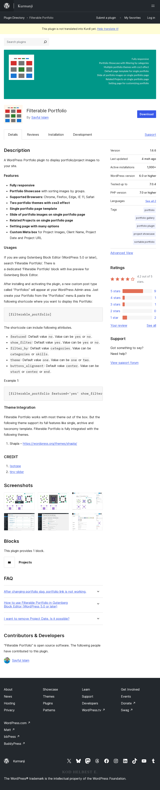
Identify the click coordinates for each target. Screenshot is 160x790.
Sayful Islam (40, 117)
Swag (127, 710)
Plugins (48, 703)
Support (150, 134)
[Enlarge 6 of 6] (98, 518)
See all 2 (150, 201)
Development (82, 134)
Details (13, 134)
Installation (56, 134)
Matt (9, 730)
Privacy (9, 710)
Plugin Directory (14, 17)
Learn (86, 689)
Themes (48, 696)
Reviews (33, 134)
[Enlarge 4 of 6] (29, 518)
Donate (128, 703)
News (8, 696)
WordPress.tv (93, 710)
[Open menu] (154, 6)
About (8, 689)
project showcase (144, 233)
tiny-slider (17, 472)
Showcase (50, 689)
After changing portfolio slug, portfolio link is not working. (45, 591)
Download (147, 114)
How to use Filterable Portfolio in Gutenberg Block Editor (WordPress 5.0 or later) (36, 604)
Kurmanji (19, 761)
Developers (90, 703)
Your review (118, 325)
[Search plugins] (45, 42)
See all (151, 325)
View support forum (124, 363)
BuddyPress (14, 744)
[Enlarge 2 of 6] (64, 498)
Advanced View (121, 253)
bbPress (12, 737)
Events (126, 696)
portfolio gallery (145, 217)
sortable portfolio (144, 241)
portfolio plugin (146, 225)
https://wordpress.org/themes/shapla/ (50, 443)
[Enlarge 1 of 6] (29, 498)
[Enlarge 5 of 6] (64, 518)
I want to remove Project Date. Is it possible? (36, 619)
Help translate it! (107, 28)
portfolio (150, 210)
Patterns (49, 710)
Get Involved (130, 689)
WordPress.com (17, 723)
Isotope (15, 466)
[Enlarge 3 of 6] (98, 498)
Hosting (9, 703)
